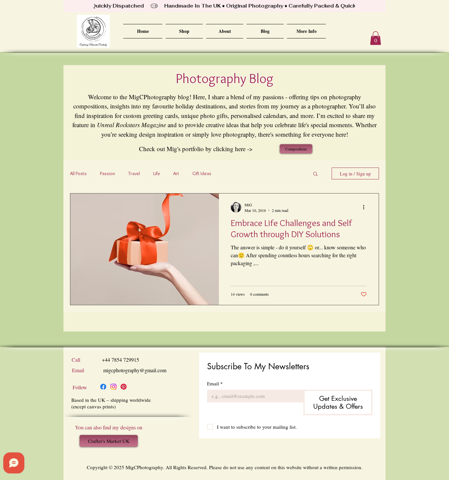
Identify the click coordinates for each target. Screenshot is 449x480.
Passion (107, 173)
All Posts (78, 173)
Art (176, 173)
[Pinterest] (124, 387)
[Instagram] (113, 387)
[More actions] (366, 207)
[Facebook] (103, 387)
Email (215, 383)
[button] (375, 38)
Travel (134, 173)
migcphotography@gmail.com (134, 370)
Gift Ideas (201, 173)
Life (156, 173)
